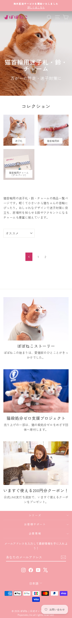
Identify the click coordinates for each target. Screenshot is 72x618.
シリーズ (35, 515)
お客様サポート (35, 524)
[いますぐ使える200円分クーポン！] (36, 463)
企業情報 (35, 533)
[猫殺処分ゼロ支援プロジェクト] (36, 391)
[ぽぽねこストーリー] (36, 318)
